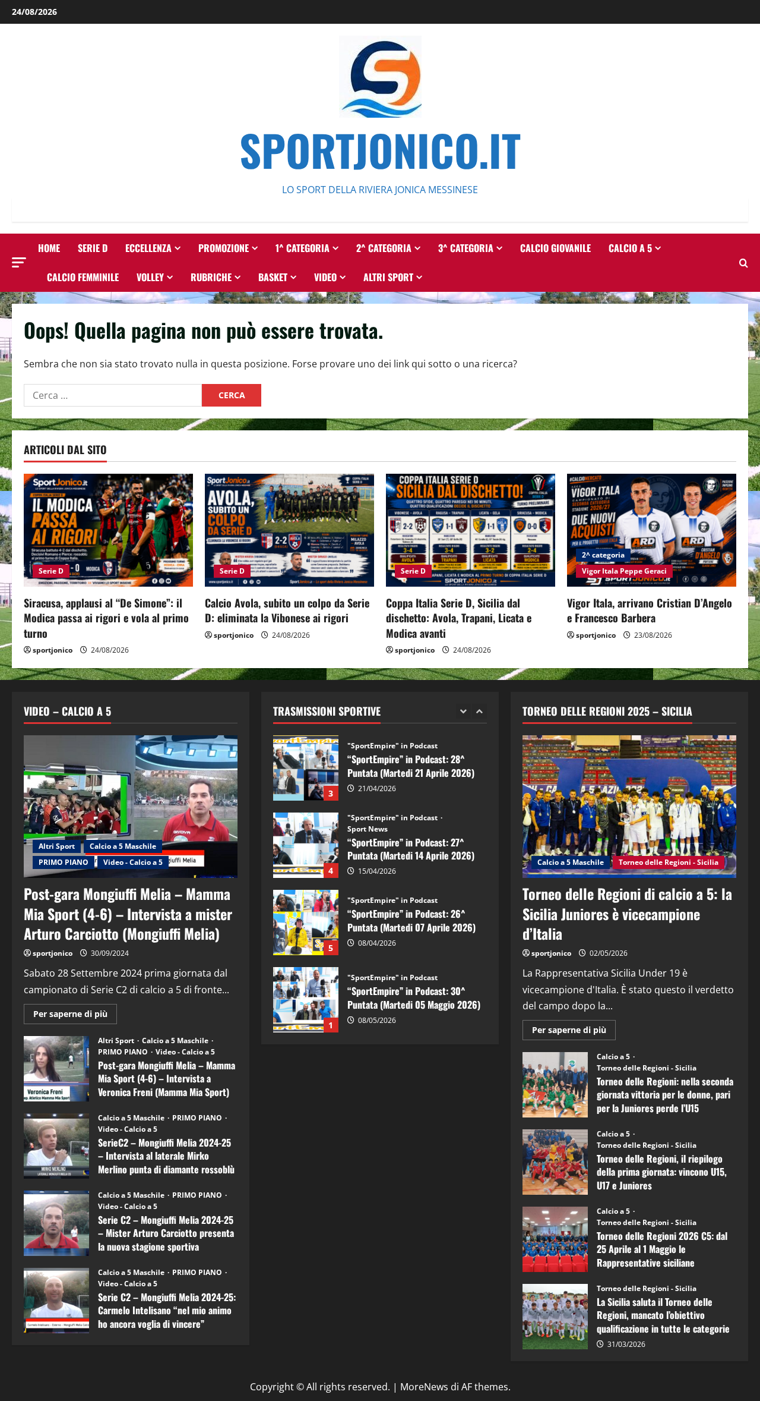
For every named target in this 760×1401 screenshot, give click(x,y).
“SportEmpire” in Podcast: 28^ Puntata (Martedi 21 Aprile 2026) (305, 768)
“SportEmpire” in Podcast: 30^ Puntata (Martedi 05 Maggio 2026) (305, 999)
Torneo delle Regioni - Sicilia (668, 862)
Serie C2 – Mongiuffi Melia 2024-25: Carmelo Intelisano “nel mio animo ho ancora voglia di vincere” (56, 1300)
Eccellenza (148, 248)
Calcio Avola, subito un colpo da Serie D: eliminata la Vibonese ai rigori (287, 610)
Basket (272, 277)
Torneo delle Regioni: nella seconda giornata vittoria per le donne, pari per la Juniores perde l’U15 (555, 1084)
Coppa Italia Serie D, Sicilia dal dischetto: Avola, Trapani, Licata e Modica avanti (458, 617)
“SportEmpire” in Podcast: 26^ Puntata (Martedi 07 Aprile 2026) (305, 922)
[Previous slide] (463, 711)
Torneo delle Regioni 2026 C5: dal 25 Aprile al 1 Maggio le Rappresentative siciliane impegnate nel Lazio (555, 1239)
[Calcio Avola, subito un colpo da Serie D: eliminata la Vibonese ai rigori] (289, 530)
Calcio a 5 (630, 248)
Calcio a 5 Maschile (123, 846)
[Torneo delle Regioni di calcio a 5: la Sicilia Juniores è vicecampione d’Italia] (629, 806)
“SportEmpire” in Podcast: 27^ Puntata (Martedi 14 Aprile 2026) (305, 845)
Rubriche (211, 277)
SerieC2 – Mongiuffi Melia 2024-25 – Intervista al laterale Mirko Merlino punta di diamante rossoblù (56, 1146)
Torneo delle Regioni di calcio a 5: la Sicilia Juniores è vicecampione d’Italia (627, 913)
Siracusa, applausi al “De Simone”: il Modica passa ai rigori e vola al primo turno (106, 617)
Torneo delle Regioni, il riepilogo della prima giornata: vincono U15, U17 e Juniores (555, 1162)
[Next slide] (479, 711)
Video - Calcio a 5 (133, 862)
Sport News (367, 829)
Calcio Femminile (83, 277)
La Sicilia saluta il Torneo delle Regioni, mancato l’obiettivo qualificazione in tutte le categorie (555, 1316)
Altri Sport (388, 277)
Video (325, 277)
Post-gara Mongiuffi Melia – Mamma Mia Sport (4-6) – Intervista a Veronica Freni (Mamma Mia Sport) (56, 1068)
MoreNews (424, 1386)
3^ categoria (465, 248)
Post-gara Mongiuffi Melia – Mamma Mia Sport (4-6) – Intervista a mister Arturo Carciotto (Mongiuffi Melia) (128, 913)
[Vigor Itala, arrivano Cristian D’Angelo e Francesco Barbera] (651, 530)
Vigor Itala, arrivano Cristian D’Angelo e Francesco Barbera (649, 610)
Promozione (223, 248)
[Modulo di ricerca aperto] (743, 263)
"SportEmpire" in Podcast (392, 746)
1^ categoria (303, 248)
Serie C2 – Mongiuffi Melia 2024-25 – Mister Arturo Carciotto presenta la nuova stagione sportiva (56, 1223)
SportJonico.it (380, 149)
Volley (150, 277)
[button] (19, 262)
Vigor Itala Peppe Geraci (624, 571)
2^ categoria (383, 248)
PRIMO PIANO (63, 862)
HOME (49, 248)
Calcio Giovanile (555, 248)
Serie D (92, 248)
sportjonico (52, 650)
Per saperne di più (75, 1016)
